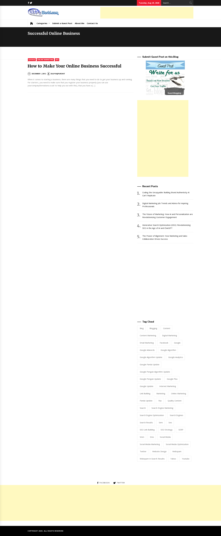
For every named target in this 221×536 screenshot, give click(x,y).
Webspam (176, 451)
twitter (143, 451)
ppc (160, 400)
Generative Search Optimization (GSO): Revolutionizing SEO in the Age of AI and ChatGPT (166, 226)
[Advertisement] (146, 13)
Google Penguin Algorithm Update (155, 371)
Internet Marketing (167, 386)
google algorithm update (151, 357)
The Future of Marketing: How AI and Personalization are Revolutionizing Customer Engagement (167, 215)
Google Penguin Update (150, 379)
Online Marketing (45, 60)
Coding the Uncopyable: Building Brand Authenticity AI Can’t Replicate (166, 194)
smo (152, 437)
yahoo (173, 458)
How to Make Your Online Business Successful (74, 66)
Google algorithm (168, 350)
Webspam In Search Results (152, 458)
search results (146, 422)
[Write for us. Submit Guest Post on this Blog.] (165, 77)
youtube (185, 458)
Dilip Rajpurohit (58, 74)
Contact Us (92, 23)
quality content (174, 400)
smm (142, 437)
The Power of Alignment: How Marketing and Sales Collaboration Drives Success (164, 237)
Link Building (145, 393)
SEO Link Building (147, 429)
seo (170, 422)
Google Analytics (175, 357)
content (166, 328)
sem (161, 422)
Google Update (146, 386)
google (177, 342)
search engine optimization (152, 415)
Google (32, 60)
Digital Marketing (169, 335)
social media (165, 437)
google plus (172, 379)
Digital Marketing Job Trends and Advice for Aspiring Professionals (165, 205)
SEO (57, 60)
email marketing (147, 342)
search (143, 408)
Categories (42, 23)
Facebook (164, 342)
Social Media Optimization (177, 444)
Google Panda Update (149, 364)
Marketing (160, 393)
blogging (153, 328)
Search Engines (176, 415)
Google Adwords (147, 350)
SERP (181, 429)
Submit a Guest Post (62, 23)
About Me (79, 23)
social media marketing (150, 444)
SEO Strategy (167, 429)
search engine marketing (162, 408)
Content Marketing (148, 335)
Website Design (159, 451)
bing (142, 328)
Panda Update (146, 400)
